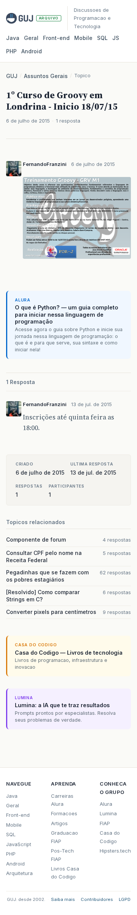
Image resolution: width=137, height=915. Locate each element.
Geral (31, 38)
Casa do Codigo (110, 837)
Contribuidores (97, 899)
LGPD (125, 899)
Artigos (59, 823)
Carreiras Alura (62, 800)
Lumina (108, 813)
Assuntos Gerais (46, 76)
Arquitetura (19, 873)
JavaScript (18, 844)
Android (31, 51)
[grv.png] (77, 259)
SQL (102, 38)
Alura (106, 804)
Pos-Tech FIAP (62, 855)
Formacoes (64, 813)
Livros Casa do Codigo (65, 873)
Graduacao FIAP (64, 837)
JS (115, 38)
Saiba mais (63, 899)
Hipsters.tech (115, 851)
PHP (11, 51)
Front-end (18, 815)
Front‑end (56, 38)
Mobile (83, 38)
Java (12, 38)
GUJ (12, 76)
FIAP (105, 823)
